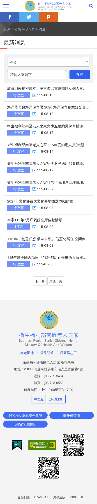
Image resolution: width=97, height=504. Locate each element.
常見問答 (47, 352)
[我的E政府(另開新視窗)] (17, 444)
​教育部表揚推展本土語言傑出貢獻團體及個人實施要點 (50, 88)
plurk (48, 17)
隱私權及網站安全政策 (25, 415)
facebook (9, 17)
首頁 (7, 29)
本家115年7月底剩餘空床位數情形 (34, 219)
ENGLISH (56, 399)
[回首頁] (48, 6)
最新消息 (38, 29)
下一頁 (39, 281)
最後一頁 (55, 281)
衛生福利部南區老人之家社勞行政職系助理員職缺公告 (50, 182)
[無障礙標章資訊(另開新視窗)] (42, 444)
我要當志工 (68, 352)
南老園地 (27, 352)
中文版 (39, 399)
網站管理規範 (25, 424)
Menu (6, 6)
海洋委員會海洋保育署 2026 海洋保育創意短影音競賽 (50, 107)
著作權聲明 (71, 415)
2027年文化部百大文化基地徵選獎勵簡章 (40, 201)
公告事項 (21, 29)
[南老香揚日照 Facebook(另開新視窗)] (48, 467)
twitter (29, 17)
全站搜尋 (91, 6)
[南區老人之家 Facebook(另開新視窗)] (73, 444)
